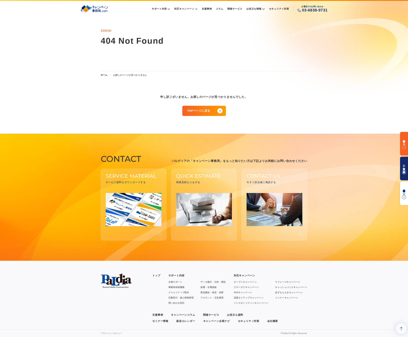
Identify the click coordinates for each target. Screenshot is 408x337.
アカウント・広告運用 (211, 297)
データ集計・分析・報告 (213, 282)
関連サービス (211, 314)
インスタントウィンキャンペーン (251, 303)
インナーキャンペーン (286, 297)
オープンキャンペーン (245, 282)
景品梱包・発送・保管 (211, 292)
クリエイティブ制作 (178, 292)
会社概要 (272, 321)
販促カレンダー (185, 321)
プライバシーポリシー (112, 333)
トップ (156, 275)
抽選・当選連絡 (208, 287)
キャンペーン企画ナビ (216, 321)
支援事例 (157, 314)
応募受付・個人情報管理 (181, 297)
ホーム (104, 75)
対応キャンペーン (244, 275)
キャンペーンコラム (183, 314)
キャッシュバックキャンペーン (291, 287)
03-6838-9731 (315, 10)
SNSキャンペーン (243, 292)
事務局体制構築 (176, 287)
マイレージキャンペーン (287, 282)
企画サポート (175, 282)
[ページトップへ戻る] (401, 328)
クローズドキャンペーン (246, 287)
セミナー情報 (160, 321)
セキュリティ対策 (248, 321)
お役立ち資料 (235, 314)
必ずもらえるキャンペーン (289, 292)
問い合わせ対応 (176, 303)
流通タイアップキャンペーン (249, 297)
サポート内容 (176, 275)
